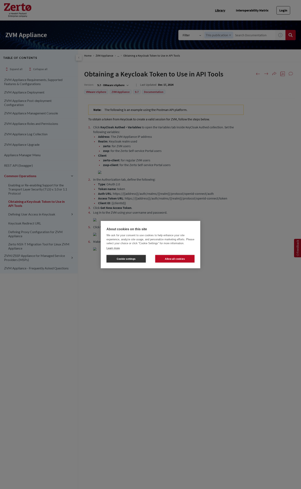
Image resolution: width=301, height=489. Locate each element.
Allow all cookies (175, 258)
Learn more (113, 248)
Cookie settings (126, 258)
